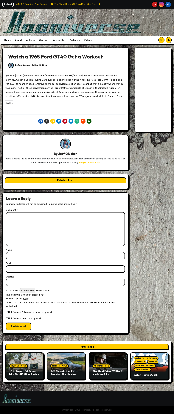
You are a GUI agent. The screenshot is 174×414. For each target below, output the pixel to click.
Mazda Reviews (59, 366)
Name (9, 250)
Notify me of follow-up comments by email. (30, 312)
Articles (30, 40)
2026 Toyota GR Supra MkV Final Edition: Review (24, 373)
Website (10, 276)
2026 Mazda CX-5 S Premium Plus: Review (63, 373)
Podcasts (74, 40)
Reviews (153, 362)
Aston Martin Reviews (146, 358)
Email (8, 263)
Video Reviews (142, 369)
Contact (44, 40)
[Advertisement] (153, 90)
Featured (140, 362)
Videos (88, 40)
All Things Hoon (101, 366)
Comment (12, 210)
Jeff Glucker (67, 154)
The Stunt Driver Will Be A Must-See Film (107, 373)
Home (7, 40)
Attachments (13, 290)
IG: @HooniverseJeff (89, 162)
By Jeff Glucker (22, 65)
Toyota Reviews (18, 366)
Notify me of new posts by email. (25, 318)
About (18, 40)
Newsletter (58, 40)
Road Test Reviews (144, 365)
